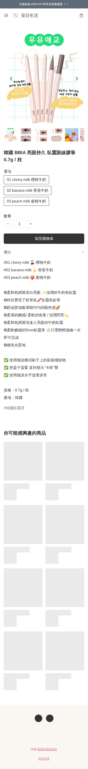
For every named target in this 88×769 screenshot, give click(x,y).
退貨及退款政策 (47, 749)
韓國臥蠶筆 (15, 408)
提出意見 (44, 758)
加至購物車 (44, 239)
